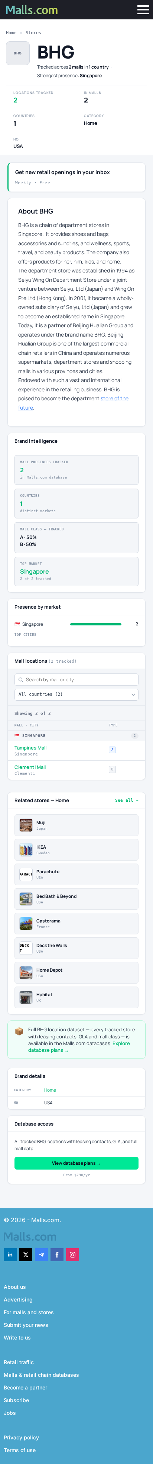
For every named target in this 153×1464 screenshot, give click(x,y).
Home (11, 32)
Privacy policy (21, 1437)
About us (15, 1287)
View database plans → (76, 1163)
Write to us (17, 1337)
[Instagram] (72, 1254)
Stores (33, 32)
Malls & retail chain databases (41, 1375)
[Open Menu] (143, 10)
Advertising (18, 1299)
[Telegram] (41, 1254)
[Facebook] (57, 1254)
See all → (127, 800)
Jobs (10, 1413)
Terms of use (20, 1450)
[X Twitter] (25, 1254)
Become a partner (25, 1387)
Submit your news (26, 1325)
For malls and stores (29, 1312)
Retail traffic (19, 1362)
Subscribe (16, 1400)
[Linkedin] (10, 1254)
